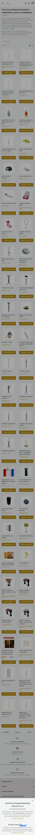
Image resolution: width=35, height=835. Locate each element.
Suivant (29, 732)
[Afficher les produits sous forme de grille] (30, 45)
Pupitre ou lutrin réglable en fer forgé (26, 288)
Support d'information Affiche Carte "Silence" (8, 563)
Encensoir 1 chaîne (7, 342)
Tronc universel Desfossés (23, 509)
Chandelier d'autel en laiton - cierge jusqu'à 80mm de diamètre (25, 452)
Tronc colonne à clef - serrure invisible (25, 480)
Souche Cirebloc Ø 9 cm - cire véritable (26, 651)
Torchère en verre (7, 371)
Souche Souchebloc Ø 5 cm (8, 681)
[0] (32, 3)
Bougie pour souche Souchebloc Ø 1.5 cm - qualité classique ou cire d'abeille (26, 683)
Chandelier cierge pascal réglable (26, 424)
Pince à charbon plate (25, 176)
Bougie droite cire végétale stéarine (7, 713)
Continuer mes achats (18, 818)
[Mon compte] (29, 3)
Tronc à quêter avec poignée (7, 536)
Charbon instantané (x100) (24, 204)
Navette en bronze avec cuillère (25, 315)
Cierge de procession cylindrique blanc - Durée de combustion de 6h (26, 63)
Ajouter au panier (26, 72)
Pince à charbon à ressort (9, 203)
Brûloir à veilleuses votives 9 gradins (7, 621)
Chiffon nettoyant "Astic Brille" (26, 150)
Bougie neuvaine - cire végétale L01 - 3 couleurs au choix (8, 481)
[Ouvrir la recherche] (25, 3)
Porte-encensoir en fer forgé (8, 259)
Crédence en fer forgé (8, 288)
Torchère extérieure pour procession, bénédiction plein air (26, 343)
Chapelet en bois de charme (24, 232)
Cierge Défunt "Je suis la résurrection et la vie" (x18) (8, 121)
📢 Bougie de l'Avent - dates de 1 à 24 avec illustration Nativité (8, 652)
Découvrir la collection (17, 832)
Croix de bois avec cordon (7, 232)
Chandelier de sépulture (8, 451)
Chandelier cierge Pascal (8, 423)
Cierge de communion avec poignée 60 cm (8, 63)
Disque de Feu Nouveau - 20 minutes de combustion (26, 260)
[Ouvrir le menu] (2, 3)
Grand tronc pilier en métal (7, 509)
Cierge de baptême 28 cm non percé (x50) (9, 150)
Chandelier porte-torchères (6, 397)
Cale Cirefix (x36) (23, 563)
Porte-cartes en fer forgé (26, 536)
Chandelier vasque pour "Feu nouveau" (8, 315)
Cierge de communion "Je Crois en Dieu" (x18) (26, 121)
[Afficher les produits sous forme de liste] (32, 45)
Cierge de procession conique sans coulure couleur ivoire (8, 92)
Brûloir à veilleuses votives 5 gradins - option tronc (9, 591)
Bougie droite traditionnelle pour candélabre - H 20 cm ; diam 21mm (25, 715)
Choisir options (8, 72)
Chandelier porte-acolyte (26, 396)
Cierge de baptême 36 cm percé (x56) (26, 92)
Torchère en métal (24, 371)
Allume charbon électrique (6, 177)
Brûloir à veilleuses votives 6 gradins (24, 591)
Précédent (6, 732)
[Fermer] (32, 800)
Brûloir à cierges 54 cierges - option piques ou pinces (25, 622)
